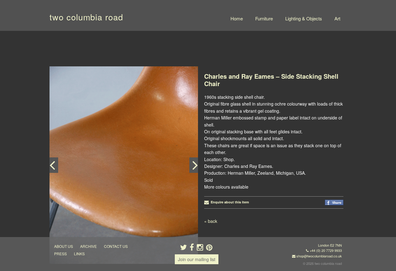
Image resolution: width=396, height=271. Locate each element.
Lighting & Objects (303, 18)
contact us (116, 246)
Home (236, 18)
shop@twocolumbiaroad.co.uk (319, 255)
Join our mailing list (196, 259)
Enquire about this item (229, 202)
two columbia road (86, 17)
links (79, 253)
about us (63, 246)
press (60, 253)
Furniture (264, 18)
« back (210, 221)
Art (337, 18)
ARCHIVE (88, 246)
